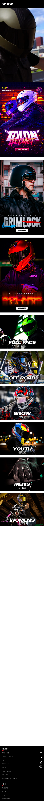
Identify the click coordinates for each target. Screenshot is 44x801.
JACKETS (5, 788)
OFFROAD (5, 764)
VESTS (4, 792)
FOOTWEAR (6, 799)
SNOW (4, 767)
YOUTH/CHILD (6, 771)
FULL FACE (5, 753)
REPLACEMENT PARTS (9, 778)
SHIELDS (5, 775)
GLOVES (4, 795)
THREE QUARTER (7, 757)
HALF (3, 760)
